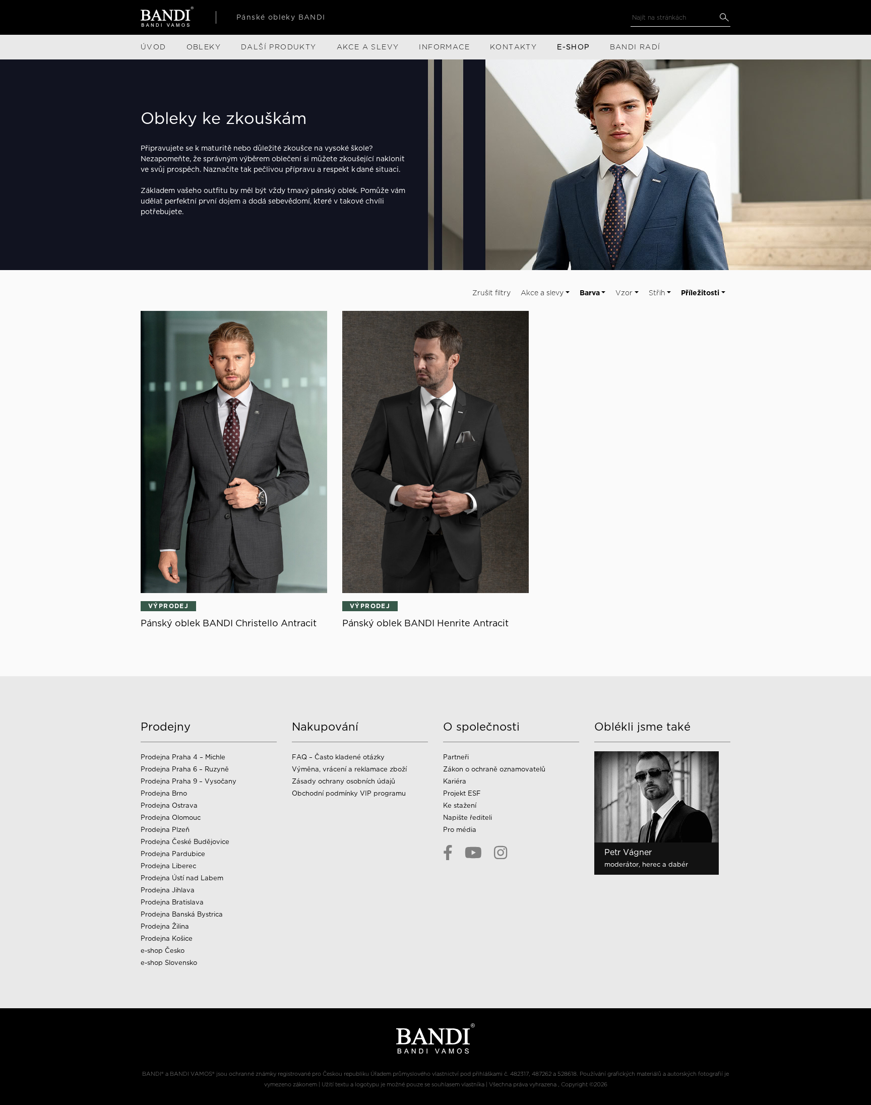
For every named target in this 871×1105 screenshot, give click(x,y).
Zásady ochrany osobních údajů (343, 781)
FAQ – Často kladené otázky (338, 757)
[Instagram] (500, 852)
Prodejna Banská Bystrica (182, 914)
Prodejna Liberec (168, 866)
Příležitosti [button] (700, 293)
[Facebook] (448, 852)
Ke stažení (459, 805)
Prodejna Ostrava (169, 805)
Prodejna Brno (164, 793)
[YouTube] (473, 852)
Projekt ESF (462, 793)
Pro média (459, 829)
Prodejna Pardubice (173, 854)
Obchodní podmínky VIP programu (350, 793)
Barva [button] (590, 293)
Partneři (456, 757)
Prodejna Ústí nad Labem (182, 878)
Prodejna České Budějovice (185, 842)
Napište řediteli (467, 817)
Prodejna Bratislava (172, 902)
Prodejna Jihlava (168, 890)
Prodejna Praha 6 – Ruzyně (185, 769)
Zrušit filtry (491, 293)
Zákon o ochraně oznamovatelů (494, 769)
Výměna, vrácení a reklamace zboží (349, 769)
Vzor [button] (624, 293)
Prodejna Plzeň (165, 829)
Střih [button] (657, 293)
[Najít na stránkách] (724, 17)
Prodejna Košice (167, 938)
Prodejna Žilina (165, 926)
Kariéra (454, 781)
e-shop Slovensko (169, 962)
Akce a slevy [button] (542, 293)
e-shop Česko (162, 950)
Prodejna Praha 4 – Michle (183, 757)
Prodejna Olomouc (171, 817)
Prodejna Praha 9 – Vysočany (188, 781)
